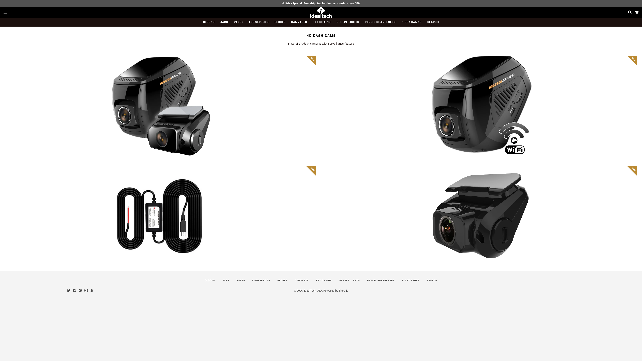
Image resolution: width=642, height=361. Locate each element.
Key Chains (322, 22)
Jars (224, 22)
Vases (238, 22)
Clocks (209, 22)
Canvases (299, 22)
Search (433, 22)
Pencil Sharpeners (380, 22)
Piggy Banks (411, 22)
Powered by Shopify (335, 290)
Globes (280, 22)
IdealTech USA (313, 290)
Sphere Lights (348, 22)
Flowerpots (259, 22)
